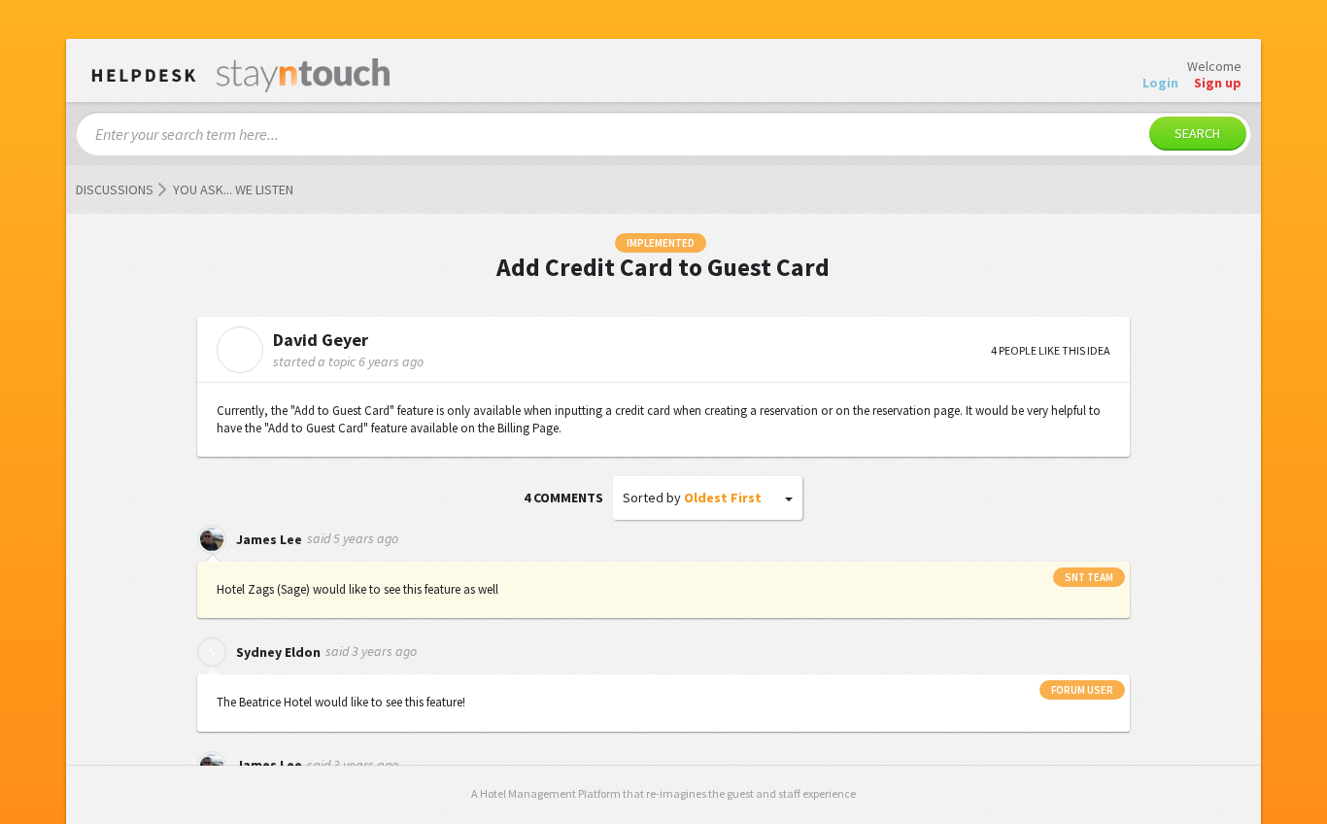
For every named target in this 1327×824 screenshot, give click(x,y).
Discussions (114, 189)
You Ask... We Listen (233, 189)
